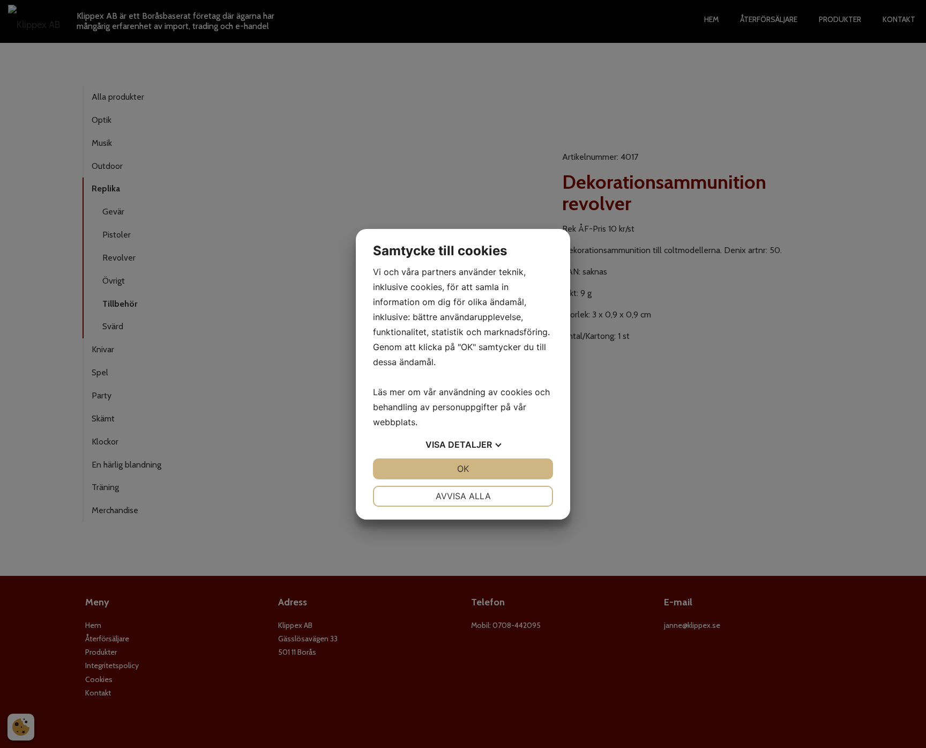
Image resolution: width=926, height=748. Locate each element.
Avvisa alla (463, 496)
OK (463, 468)
